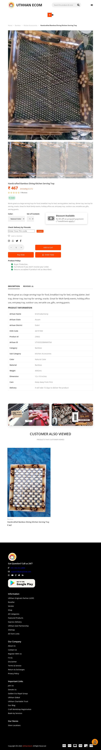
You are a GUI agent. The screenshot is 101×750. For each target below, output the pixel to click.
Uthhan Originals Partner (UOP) (21, 598)
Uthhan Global (14, 697)
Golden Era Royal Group (18, 693)
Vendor (11, 606)
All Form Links (13, 634)
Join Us (11, 685)
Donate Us (12, 689)
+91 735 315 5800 (18, 568)
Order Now (49, 255)
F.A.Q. (10, 658)
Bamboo (18, 25)
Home (10, 25)
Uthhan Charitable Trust (18, 701)
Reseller (11, 602)
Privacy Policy (13, 673)
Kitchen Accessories (30, 25)
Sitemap (11, 630)
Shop (10, 610)
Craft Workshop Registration (19, 709)
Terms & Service (14, 665)
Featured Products (15, 618)
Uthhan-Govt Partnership (18, 626)
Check (40, 231)
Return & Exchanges (16, 669)
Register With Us (15, 654)
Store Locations (14, 725)
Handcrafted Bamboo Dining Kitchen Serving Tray (58, 25)
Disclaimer (12, 661)
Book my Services (15, 713)
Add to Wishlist (16, 236)
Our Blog (11, 705)
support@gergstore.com (21, 571)
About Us (12, 646)
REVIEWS (28, 286)
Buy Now (21, 255)
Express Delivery (15, 622)
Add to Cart (48, 247)
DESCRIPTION (14, 286)
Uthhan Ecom (27, 746)
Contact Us (12, 650)
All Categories (13, 614)
